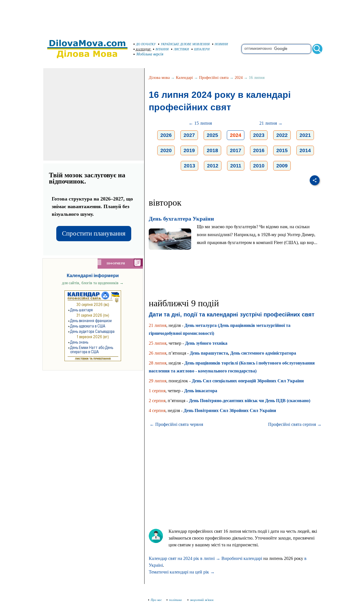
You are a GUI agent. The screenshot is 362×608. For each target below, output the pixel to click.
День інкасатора (200, 390)
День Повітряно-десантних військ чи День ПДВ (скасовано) (249, 400)
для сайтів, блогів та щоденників (93, 283)
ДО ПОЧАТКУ (145, 44)
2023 (258, 135)
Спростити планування (94, 233)
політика (176, 599)
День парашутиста (209, 353)
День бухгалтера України (181, 218)
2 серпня (157, 400)
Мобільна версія (150, 54)
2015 (282, 150)
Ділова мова (159, 78)
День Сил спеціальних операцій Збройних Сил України (248, 380)
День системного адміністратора (263, 353)
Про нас (156, 599)
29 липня (157, 380)
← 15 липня (200, 123)
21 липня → (271, 123)
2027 (189, 135)
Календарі (184, 78)
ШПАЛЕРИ (201, 49)
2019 (189, 150)
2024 (239, 78)
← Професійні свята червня (176, 424)
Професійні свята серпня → (295, 424)
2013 (189, 166)
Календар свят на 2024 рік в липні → (184, 558)
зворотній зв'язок (201, 599)
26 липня (157, 353)
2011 (235, 166)
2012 (212, 166)
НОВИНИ (221, 44)
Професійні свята (214, 78)
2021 (305, 135)
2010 (258, 166)
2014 (305, 150)
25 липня (157, 343)
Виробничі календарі (241, 558)
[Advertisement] (181, 17)
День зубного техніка (206, 343)
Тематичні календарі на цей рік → (182, 572)
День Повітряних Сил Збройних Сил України (230, 410)
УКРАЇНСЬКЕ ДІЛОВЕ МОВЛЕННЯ (185, 44)
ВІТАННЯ (162, 49)
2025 (212, 135)
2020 (166, 150)
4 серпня (157, 410)
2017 (235, 150)
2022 (282, 135)
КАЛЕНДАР (143, 49)
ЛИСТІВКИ (181, 49)
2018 (212, 150)
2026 (166, 135)
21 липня (157, 325)
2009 (282, 166)
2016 (258, 150)
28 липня (157, 363)
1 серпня (157, 390)
